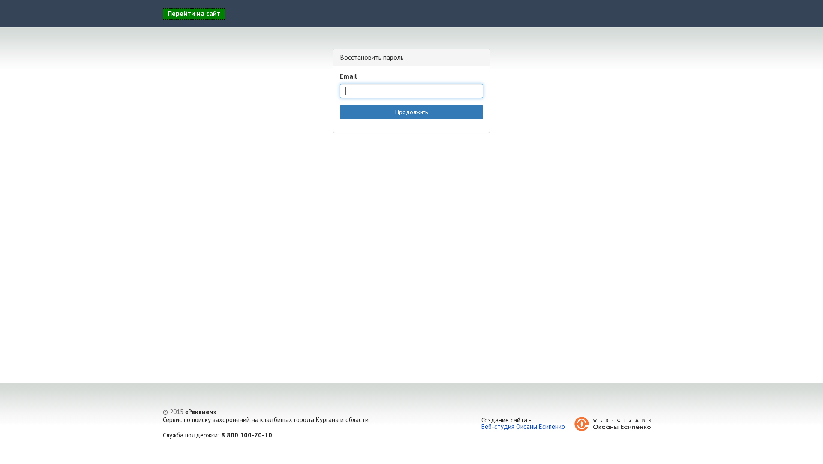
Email (348, 76)
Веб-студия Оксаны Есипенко (523, 426)
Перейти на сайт (194, 13)
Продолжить (411, 112)
